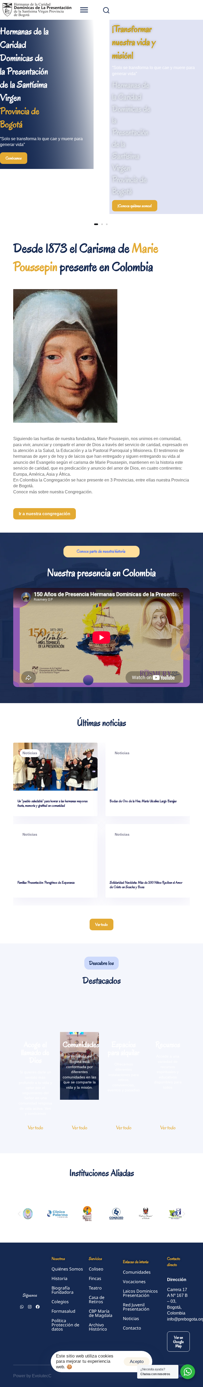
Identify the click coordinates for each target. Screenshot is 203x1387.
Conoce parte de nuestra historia (101, 551)
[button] (84, 10)
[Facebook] (38, 1307)
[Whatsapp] (22, 1307)
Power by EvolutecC (32, 1376)
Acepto (137, 1361)
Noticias (29, 753)
